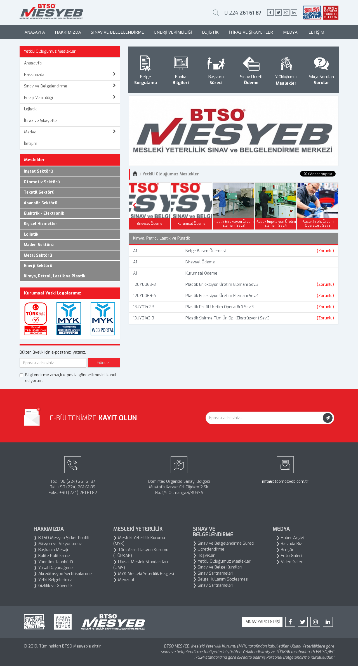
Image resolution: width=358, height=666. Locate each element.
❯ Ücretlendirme (208, 549)
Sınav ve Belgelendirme (117, 32)
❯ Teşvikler (204, 555)
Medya (290, 32)
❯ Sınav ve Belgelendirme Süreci (223, 543)
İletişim (315, 32)
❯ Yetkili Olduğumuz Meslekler (222, 561)
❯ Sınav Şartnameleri (213, 573)
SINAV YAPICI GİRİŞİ (262, 622)
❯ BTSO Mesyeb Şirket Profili (61, 537)
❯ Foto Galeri (289, 555)
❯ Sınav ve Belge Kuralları (217, 567)
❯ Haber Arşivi (290, 537)
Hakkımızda (68, 32)
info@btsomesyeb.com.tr (285, 481)
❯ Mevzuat (124, 580)
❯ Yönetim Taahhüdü (53, 562)
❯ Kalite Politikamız (52, 555)
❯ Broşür (285, 550)
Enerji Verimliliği (173, 32)
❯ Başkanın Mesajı (51, 550)
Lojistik (210, 32)
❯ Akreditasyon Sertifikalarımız (63, 573)
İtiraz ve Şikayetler (251, 32)
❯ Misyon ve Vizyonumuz (58, 543)
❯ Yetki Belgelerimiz (53, 580)
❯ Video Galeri (289, 562)
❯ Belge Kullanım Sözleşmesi (221, 579)
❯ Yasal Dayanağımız (54, 567)
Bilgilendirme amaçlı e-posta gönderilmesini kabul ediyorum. (70, 377)
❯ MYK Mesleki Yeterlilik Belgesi (143, 573)
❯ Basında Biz (289, 543)
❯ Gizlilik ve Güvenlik (53, 585)
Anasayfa (35, 32)
